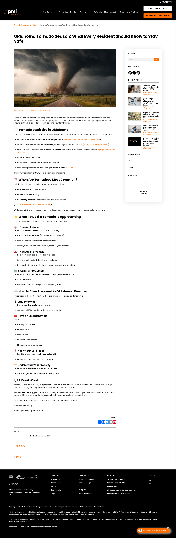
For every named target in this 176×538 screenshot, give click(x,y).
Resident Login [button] (85, 483)
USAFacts (70, 168)
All (131, 160)
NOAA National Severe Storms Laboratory (33, 205)
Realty (73, 12)
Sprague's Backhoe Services (96, 144)
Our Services (48, 12)
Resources (85, 12)
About (113, 12)
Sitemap (89, 507)
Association (56, 483)
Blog (106, 12)
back (18, 457)
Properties (63, 12)
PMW (81, 507)
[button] (130, 73)
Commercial (56, 490)
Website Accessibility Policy (84, 514)
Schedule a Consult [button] (157, 15)
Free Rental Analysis (129, 12)
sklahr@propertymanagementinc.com (123, 490)
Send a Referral (85, 493)
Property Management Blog (25, 25)
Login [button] (53, 493)
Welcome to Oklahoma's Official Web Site (81, 139)
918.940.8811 (167, 2)
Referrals (98, 12)
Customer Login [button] (157, 8)
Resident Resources (87, 479)
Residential (55, 479)
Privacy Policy (99, 507)
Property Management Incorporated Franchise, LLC (24, 492)
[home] (13, 12)
